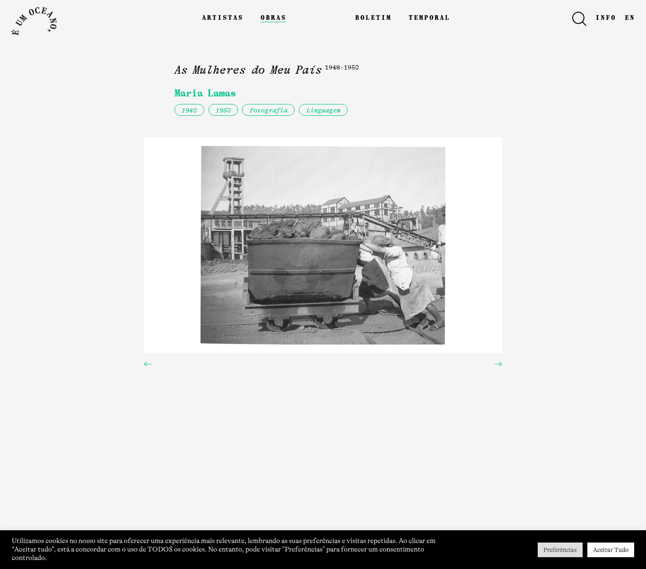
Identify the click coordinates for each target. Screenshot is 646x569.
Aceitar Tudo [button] (611, 549)
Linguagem (323, 110)
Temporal (429, 17)
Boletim (373, 17)
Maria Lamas (205, 93)
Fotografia (269, 110)
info (605, 17)
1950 (223, 110)
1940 (189, 110)
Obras (273, 17)
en (629, 17)
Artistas (222, 17)
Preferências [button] (560, 549)
